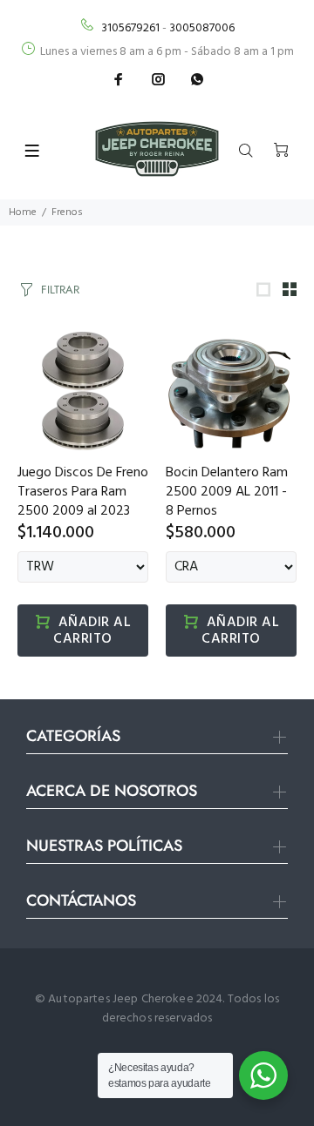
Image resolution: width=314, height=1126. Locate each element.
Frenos (67, 212)
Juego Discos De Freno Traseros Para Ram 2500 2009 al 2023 (82, 492)
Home (23, 212)
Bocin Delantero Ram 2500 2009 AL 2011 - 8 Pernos (227, 492)
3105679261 (130, 28)
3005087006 (202, 28)
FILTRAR (60, 289)
